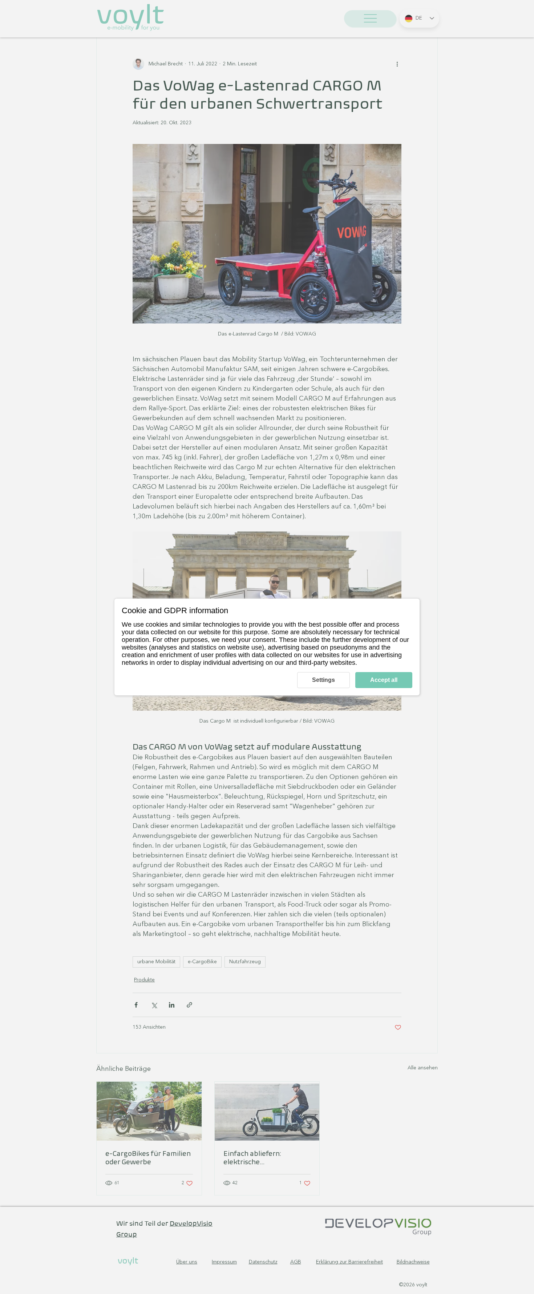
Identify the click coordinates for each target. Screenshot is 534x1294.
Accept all (383, 680)
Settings (323, 680)
